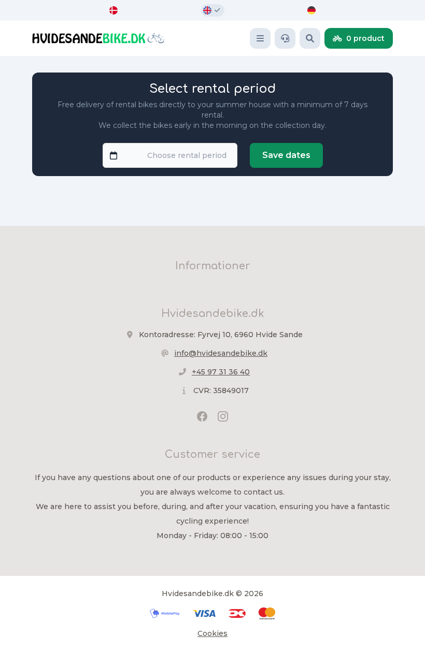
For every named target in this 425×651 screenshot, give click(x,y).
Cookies (212, 633)
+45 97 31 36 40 (221, 372)
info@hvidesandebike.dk (220, 353)
